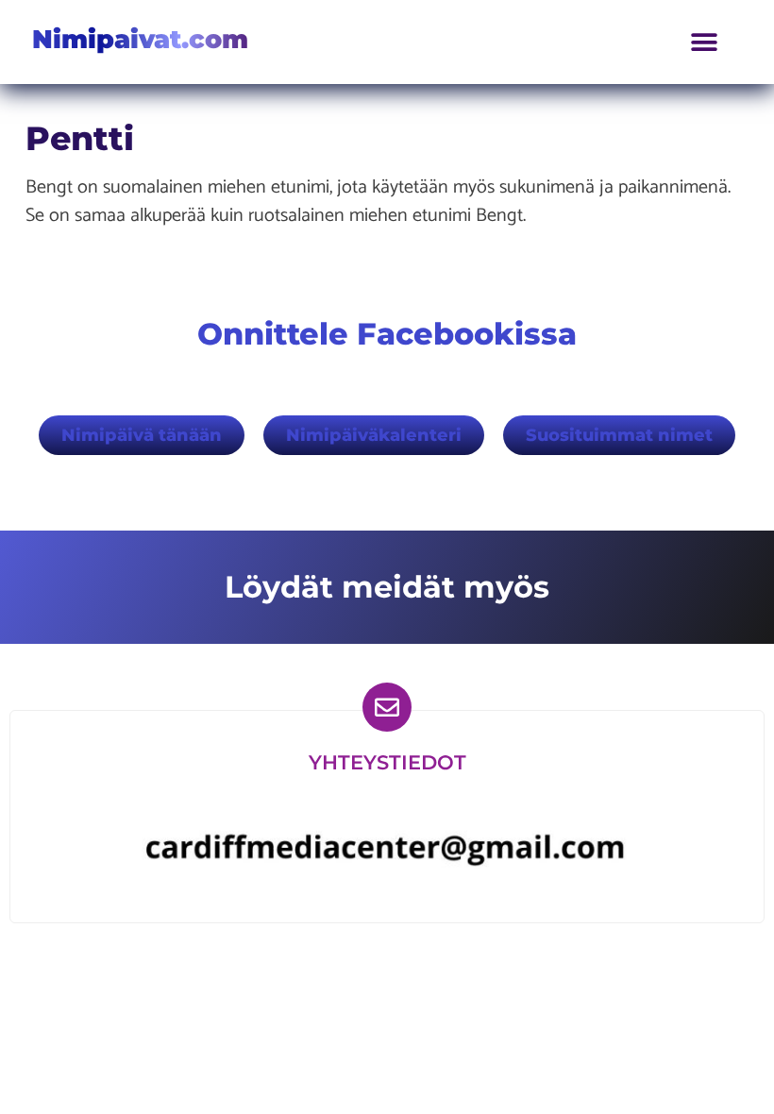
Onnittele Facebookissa (387, 333)
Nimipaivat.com (140, 39)
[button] (704, 42)
